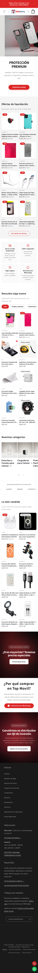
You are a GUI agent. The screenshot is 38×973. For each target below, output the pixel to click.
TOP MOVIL (11, 945)
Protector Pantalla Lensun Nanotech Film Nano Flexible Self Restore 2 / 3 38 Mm (9, 421)
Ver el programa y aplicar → (14, 881)
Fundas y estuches (17, 306)
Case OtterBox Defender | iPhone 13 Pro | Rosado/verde (10, 334)
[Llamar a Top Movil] (34, 963)
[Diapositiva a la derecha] (23, 475)
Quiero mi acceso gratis (19, 749)
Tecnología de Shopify (14, 947)
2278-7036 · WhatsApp (12, 852)
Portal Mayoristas (19, 662)
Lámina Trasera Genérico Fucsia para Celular (9, 165)
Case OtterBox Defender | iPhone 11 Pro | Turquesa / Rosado (27, 135)
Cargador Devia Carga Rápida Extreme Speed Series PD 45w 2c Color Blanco (27, 392)
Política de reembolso (15, 949)
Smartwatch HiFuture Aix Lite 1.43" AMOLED (27, 421)
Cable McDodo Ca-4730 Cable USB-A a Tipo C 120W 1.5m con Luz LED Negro (27, 594)
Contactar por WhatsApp (21, 706)
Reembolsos (8, 802)
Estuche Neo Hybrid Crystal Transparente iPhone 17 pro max (9, 565)
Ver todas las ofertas (19, 233)
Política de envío (27, 952)
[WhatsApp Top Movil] (34, 969)
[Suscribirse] (29, 919)
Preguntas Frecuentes (11, 788)
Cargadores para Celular (23, 461)
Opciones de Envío (10, 783)
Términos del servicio (14, 952)
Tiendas (7, 774)
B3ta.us (5, 949)
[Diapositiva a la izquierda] (14, 475)
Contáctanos (8, 793)
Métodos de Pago (10, 778)
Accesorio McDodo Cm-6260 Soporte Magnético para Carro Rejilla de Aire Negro (10, 623)
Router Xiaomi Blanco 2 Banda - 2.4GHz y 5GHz (10, 194)
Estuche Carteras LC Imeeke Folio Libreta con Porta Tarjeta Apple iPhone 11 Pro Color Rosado (27, 334)
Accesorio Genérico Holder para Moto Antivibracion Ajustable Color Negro (27, 565)
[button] (4, 11)
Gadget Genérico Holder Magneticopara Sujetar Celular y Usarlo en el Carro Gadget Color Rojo (10, 135)
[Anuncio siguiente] (34, 4)
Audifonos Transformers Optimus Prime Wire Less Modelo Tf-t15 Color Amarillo (27, 363)
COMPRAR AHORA (19, 87)
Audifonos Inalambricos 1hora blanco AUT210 (10, 536)
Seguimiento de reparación (13, 812)
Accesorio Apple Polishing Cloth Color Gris (9, 392)
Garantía (7, 798)
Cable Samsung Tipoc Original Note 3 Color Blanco (27, 194)
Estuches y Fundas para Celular (8, 463)
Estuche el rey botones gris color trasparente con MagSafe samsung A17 (27, 536)
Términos (7, 807)
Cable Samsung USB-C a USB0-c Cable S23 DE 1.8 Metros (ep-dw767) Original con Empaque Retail (27, 623)
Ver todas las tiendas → (12, 838)
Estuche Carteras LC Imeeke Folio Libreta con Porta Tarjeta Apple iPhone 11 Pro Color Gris (27, 165)
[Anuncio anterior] (4, 4)
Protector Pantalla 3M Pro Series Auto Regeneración (9, 363)
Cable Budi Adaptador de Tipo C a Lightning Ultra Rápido (27, 223)
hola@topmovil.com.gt (12, 855)
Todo (5, 306)
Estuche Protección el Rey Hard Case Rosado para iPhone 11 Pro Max (10, 223)
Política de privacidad (29, 949)
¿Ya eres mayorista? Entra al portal (16, 885)
